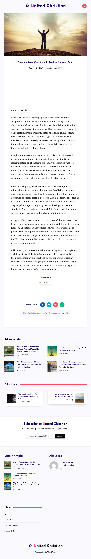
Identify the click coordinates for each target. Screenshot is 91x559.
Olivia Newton (66, 462)
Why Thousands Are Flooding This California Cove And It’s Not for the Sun (29, 364)
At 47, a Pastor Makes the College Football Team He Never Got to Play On (28, 349)
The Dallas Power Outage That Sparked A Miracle (72, 349)
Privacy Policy (10, 531)
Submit (59, 436)
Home (6, 514)
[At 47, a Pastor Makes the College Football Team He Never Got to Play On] (7, 465)
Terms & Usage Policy (13, 525)
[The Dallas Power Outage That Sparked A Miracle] (7, 476)
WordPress (51, 552)
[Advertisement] (45, 90)
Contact (7, 520)
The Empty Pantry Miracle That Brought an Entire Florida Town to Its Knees (72, 364)
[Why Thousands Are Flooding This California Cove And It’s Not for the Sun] (7, 485)
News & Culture (45, 283)
